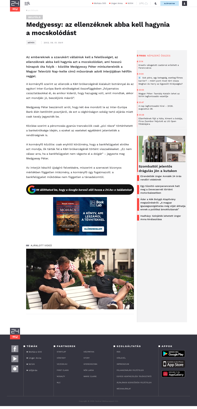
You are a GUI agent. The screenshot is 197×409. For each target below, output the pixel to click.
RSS (118, 352)
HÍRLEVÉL (121, 358)
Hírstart (61, 358)
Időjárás (33, 370)
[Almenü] (27, 3)
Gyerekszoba (90, 364)
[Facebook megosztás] (13, 58)
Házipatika (89, 352)
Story (87, 358)
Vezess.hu (62, 364)
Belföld (34, 17)
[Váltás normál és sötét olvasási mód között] (156, 3)
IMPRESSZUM (123, 364)
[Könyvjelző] (13, 75)
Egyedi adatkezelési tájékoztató (134, 376)
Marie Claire (90, 376)
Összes (165, 55)
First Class (63, 370)
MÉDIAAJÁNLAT (124, 389)
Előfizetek (169, 3)
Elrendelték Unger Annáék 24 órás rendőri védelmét (160, 178)
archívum (33, 10)
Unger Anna (117, 3)
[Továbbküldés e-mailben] (13, 66)
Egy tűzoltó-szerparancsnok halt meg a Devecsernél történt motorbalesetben (160, 189)
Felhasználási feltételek (130, 370)
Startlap (61, 352)
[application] (80, 279)
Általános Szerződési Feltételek (134, 382)
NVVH (130, 3)
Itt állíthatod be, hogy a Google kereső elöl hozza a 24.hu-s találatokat (84, 189)
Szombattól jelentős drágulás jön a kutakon (158, 168)
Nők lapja (89, 370)
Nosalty (61, 376)
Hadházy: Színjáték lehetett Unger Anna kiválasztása (160, 217)
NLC (58, 382)
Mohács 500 (100, 3)
